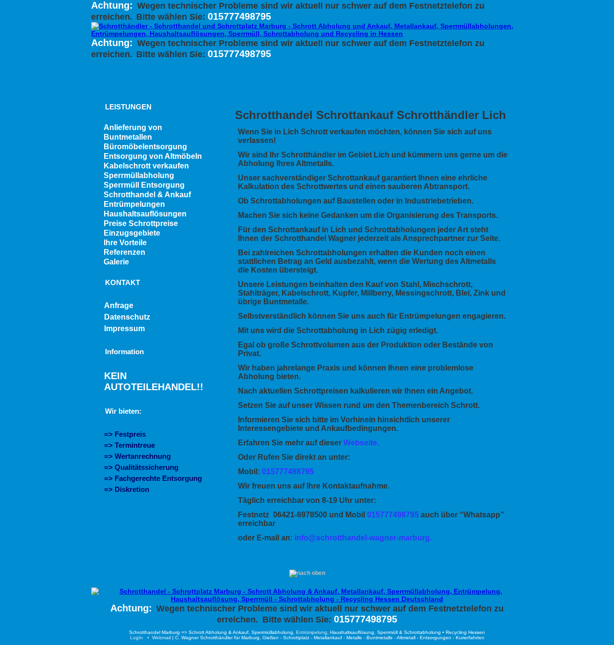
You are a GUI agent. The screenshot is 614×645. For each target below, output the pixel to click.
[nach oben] (307, 573)
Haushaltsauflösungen (145, 214)
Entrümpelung (311, 632)
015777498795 (239, 16)
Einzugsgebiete (132, 233)
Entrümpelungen (134, 204)
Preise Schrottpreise (141, 223)
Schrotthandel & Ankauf (147, 195)
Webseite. (361, 443)
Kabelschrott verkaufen (146, 166)
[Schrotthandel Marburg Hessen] (307, 599)
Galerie (116, 262)
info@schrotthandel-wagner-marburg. (363, 538)
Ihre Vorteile (125, 243)
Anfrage (118, 305)
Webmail (161, 637)
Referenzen (124, 252)
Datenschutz (127, 317)
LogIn (136, 637)
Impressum (124, 328)
